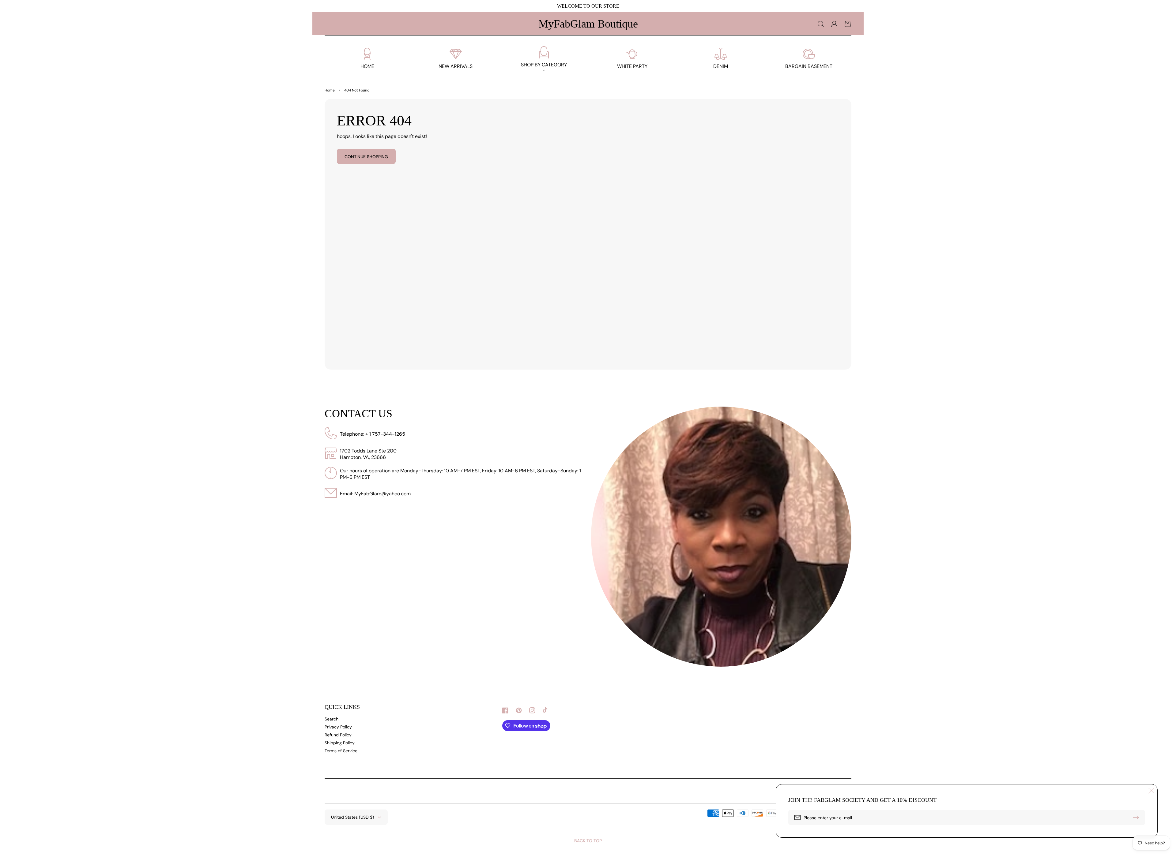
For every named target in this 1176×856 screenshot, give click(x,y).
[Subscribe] (1137, 817)
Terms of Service (341, 751)
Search (331, 719)
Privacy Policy (338, 727)
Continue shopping (366, 156)
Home (330, 90)
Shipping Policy (340, 743)
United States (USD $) (352, 817)
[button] (820, 24)
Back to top (588, 840)
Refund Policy (338, 735)
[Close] (1151, 790)
